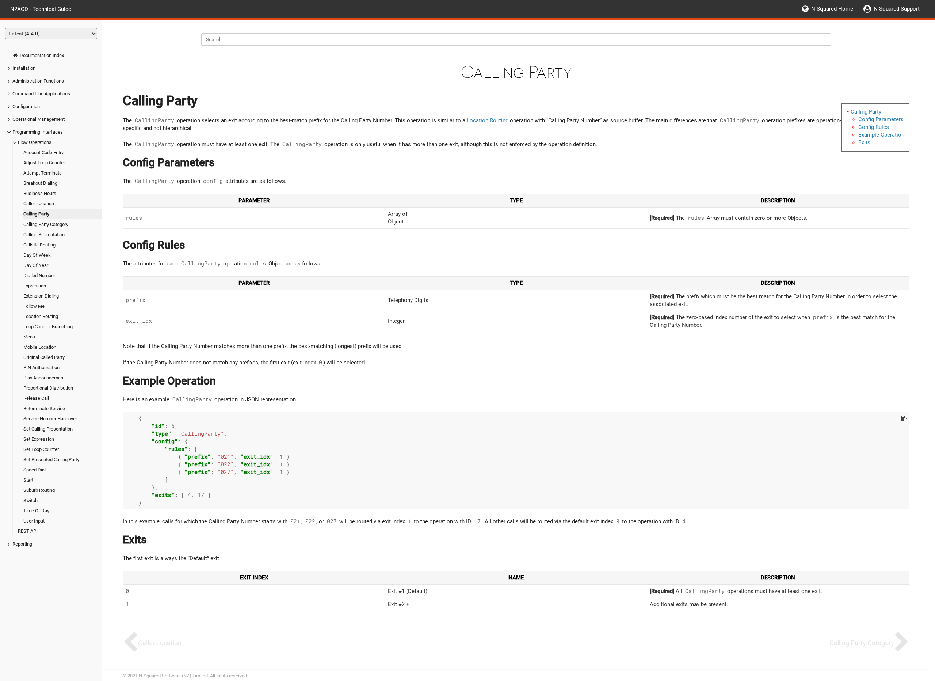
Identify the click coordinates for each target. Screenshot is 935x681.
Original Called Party (44, 357)
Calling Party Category (45, 224)
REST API (28, 531)
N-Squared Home (832, 8)
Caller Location (38, 203)
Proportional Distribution (48, 388)
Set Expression (38, 439)
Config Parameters (881, 119)
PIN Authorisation (41, 367)
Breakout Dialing (40, 183)
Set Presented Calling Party (51, 459)
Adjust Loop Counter (44, 162)
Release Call (36, 398)
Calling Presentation (44, 234)
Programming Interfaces (37, 132)
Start (28, 480)
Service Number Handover (50, 418)
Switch (30, 500)
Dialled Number (39, 275)
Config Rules (873, 127)
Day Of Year (35, 265)
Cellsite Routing (39, 245)
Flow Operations (34, 142)
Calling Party (36, 214)
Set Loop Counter (41, 449)
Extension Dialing (41, 296)
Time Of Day (36, 510)
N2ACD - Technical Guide (40, 8)
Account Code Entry (43, 152)
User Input (34, 521)
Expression (34, 285)
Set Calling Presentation (48, 429)
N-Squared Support (897, 8)
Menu (29, 337)
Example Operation (881, 134)
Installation (23, 68)
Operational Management (38, 119)
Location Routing (40, 316)
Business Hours (39, 193)
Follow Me (34, 306)
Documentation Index (41, 55)
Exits (864, 142)
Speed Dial (34, 470)
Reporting (22, 544)
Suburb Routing (39, 490)
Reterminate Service (44, 408)
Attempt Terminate (42, 173)
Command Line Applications (41, 93)
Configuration (26, 106)
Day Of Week (37, 255)
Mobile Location (39, 347)
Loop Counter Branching (48, 326)
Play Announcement (44, 377)
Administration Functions (38, 81)
